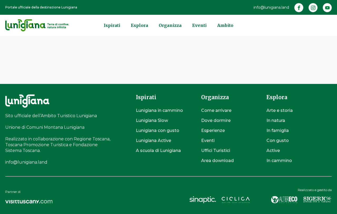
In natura (275, 120)
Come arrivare (216, 110)
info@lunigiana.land (271, 7)
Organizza (170, 25)
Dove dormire (216, 120)
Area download (217, 160)
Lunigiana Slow (152, 120)
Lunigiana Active (153, 140)
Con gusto (277, 140)
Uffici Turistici (215, 150)
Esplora (139, 25)
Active (273, 150)
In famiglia (277, 130)
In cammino (279, 160)
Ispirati (112, 25)
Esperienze (213, 130)
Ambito (225, 25)
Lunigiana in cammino (159, 110)
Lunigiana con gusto (157, 130)
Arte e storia (279, 110)
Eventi (199, 25)
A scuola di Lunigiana (158, 150)
